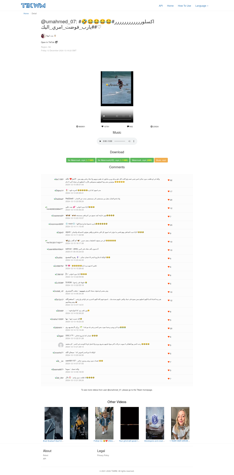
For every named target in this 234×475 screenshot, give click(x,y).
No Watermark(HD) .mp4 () (113, 160)
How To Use (184, 5)
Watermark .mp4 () (142, 160)
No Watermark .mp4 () (81, 160)
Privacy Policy (103, 455)
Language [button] (201, 5)
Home (170, 5)
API (161, 5)
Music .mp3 (161, 160)
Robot (45, 455)
